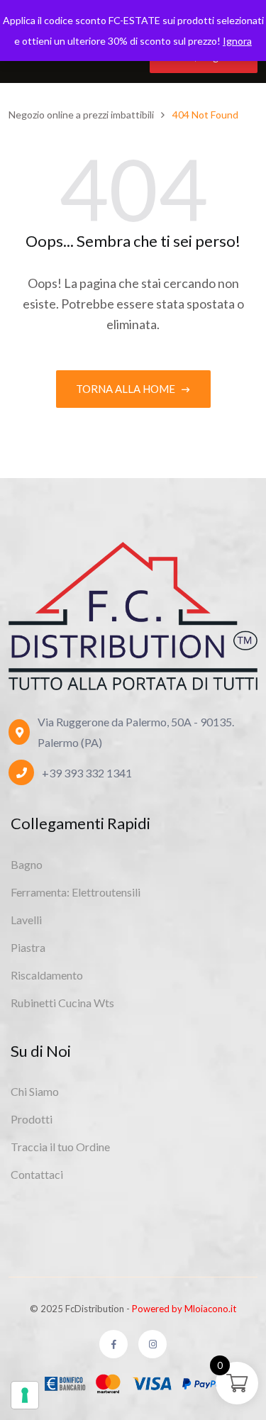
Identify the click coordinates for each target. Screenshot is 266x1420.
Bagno (27, 864)
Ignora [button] (237, 41)
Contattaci (37, 1174)
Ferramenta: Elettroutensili (75, 892)
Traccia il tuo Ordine (60, 1146)
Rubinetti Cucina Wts (62, 1002)
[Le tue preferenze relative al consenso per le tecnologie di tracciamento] (24, 1395)
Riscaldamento (47, 975)
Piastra (28, 947)
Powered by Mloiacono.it (184, 1308)
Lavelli (26, 919)
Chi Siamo (35, 1091)
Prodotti (31, 1119)
